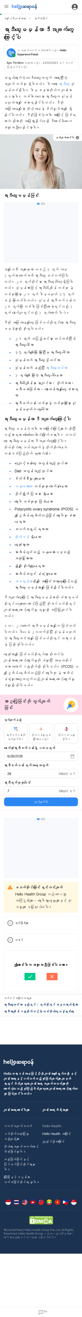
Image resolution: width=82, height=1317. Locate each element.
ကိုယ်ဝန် (22, 537)
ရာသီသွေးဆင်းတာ (56, 367)
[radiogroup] (41, 733)
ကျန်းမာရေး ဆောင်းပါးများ (17, 1110)
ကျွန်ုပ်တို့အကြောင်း (53, 1141)
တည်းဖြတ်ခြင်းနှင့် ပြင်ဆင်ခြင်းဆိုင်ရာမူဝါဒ (19, 1164)
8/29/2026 (15, 756)
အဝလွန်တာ (24, 581)
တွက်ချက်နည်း (12, 720)
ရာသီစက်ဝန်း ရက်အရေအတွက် (26, 765)
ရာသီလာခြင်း (41, 18)
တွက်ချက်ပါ (41, 802)
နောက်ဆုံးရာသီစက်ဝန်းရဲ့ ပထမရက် (29, 748)
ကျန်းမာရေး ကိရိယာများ (55, 1110)
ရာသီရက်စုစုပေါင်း (17, 782)
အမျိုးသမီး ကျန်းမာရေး (15, 18)
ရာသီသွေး (64, 84)
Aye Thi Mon (15, 62)
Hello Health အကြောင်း (56, 1134)
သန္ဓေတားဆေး (24, 486)
